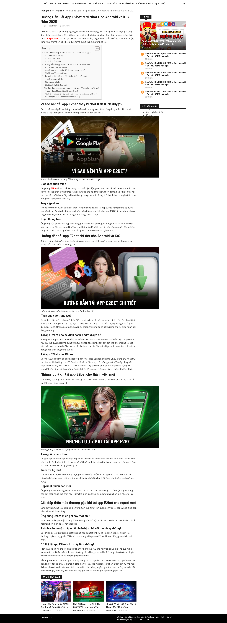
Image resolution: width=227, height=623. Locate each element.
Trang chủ (46, 10)
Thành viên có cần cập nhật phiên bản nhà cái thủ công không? (72, 94)
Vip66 (136, 620)
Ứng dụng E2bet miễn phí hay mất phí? (63, 91)
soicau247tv (52, 26)
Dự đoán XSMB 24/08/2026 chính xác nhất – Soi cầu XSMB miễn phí (165, 73)
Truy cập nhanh (54, 58)
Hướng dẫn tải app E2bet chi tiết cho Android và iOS (67, 64)
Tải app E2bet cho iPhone (58, 73)
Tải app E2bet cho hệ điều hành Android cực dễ (66, 70)
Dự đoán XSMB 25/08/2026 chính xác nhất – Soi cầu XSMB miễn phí (165, 64)
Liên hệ (169, 617)
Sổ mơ (149, 115)
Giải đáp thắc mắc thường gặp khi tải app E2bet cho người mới (71, 88)
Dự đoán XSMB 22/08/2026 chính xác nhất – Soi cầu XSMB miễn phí (165, 92)
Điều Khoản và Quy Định (154, 617)
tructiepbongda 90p (125, 620)
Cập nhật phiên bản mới (57, 85)
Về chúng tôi (122, 617)
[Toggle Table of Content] (96, 48)
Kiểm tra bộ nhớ (54, 82)
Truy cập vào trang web (57, 67)
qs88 (142, 620)
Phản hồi (60, 10)
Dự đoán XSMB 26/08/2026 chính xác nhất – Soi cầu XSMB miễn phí (165, 55)
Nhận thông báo (54, 61)
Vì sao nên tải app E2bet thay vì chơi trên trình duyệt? (67, 52)
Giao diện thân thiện (56, 55)
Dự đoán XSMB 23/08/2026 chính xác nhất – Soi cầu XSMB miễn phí (165, 83)
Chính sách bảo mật (136, 617)
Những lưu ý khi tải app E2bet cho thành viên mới (65, 76)
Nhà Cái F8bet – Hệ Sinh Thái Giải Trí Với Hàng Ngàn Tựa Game (87, 607)
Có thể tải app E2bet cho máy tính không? (64, 97)
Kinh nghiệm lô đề (155, 112)
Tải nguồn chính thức (56, 79)
